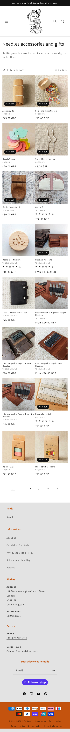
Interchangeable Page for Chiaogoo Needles (50, 313)
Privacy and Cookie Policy (20, 552)
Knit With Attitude (23, 721)
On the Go (39, 207)
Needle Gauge (8, 159)
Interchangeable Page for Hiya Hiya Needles (18, 415)
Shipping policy (34, 726)
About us (11, 537)
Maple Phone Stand (11, 207)
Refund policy (40, 721)
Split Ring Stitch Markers (46, 111)
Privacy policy (55, 721)
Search (10, 517)
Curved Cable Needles (45, 159)
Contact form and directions (22, 651)
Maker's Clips (8, 466)
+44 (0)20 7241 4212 (17, 637)
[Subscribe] (53, 670)
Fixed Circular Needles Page (14, 312)
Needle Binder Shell (44, 259)
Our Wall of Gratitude (18, 545)
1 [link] (13, 488)
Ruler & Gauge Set (43, 414)
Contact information (53, 726)
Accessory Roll (8, 111)
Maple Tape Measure (11, 259)
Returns (11, 567)
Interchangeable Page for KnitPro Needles (17, 364)
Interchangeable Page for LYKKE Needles (49, 364)
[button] (6, 21)
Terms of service (18, 726)
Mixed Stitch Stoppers (45, 466)
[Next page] (57, 488)
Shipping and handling (18, 560)
